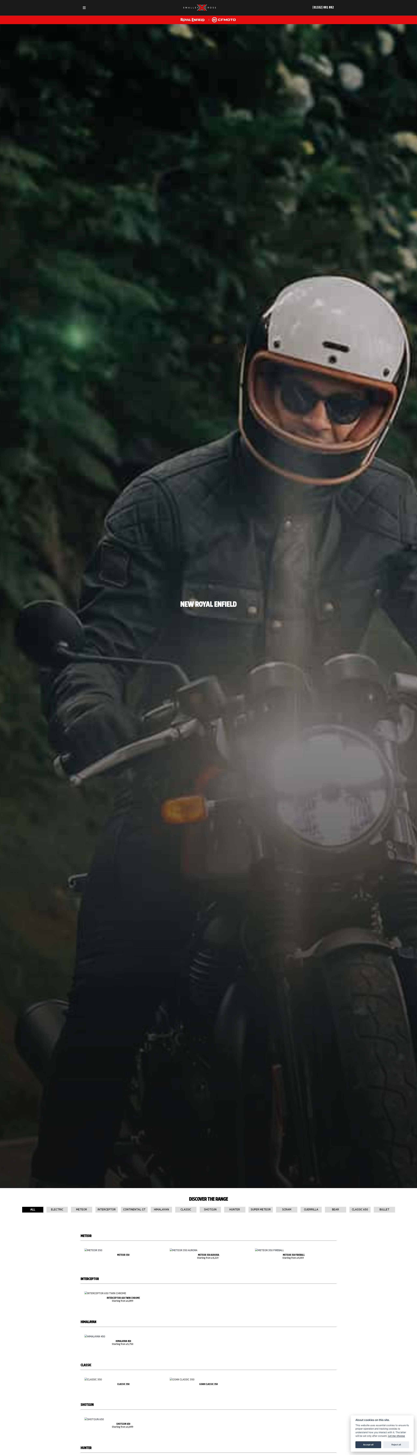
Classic (185, 1209)
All (32, 1209)
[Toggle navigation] (84, 7)
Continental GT (134, 1209)
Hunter (234, 1209)
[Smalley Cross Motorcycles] (199, 7)
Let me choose (396, 1435)
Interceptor (107, 1209)
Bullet (384, 1209)
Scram (286, 1209)
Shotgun (210, 1209)
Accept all (368, 1444)
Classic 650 (360, 1209)
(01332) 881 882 (323, 7)
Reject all (396, 1444)
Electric (57, 1209)
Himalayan (161, 1209)
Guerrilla (311, 1209)
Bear (335, 1209)
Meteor (81, 1209)
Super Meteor (261, 1209)
